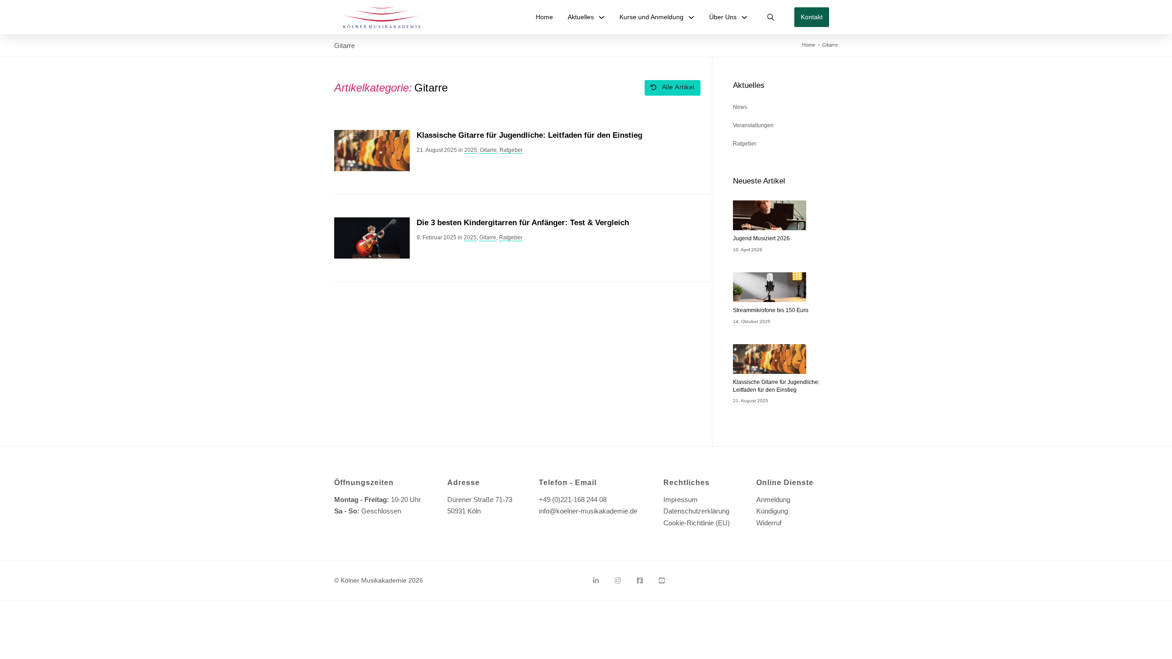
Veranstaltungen (753, 125)
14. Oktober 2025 (751, 321)
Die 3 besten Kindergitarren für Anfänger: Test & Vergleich (523, 222)
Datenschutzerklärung (696, 511)
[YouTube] (662, 581)
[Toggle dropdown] (601, 17)
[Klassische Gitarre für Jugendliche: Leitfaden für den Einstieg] (372, 150)
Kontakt (812, 17)
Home (544, 17)
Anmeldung (773, 499)
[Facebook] (640, 581)
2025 (470, 150)
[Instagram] (618, 581)
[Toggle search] (771, 17)
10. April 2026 (747, 249)
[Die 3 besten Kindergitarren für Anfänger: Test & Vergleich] (372, 237)
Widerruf (768, 523)
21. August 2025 (750, 400)
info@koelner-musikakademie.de (588, 511)
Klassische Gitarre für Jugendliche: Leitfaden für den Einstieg (529, 135)
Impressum (680, 499)
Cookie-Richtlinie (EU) (696, 523)
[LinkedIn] (596, 581)
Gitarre (488, 150)
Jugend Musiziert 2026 (761, 238)
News (740, 107)
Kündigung (772, 511)
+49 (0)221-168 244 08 (573, 499)
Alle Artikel (678, 87)
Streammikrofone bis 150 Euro (770, 310)
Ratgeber (511, 150)
